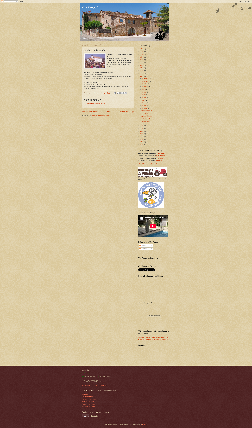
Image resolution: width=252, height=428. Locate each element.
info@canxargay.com (100, 385)
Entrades (143, 245)
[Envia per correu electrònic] (118, 93)
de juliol (144, 92)
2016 (142, 76)
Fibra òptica (144, 113)
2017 (142, 73)
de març (144, 103)
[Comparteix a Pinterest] (126, 93)
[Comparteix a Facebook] (124, 93)
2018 (142, 70)
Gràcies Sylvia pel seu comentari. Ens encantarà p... (153, 337)
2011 (142, 136)
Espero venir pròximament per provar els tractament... (153, 339)
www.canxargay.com (87, 385)
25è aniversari (161, 153)
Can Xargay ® (90, 7)
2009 (142, 142)
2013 (142, 131)
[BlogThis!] (120, 93)
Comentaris (144, 248)
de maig (144, 97)
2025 (142, 51)
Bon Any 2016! (145, 121)
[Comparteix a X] (122, 93)
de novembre (146, 81)
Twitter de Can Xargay (88, 401)
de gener (144, 108)
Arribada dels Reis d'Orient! (149, 119)
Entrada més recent (90, 112)
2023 (142, 57)
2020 (142, 65)
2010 (142, 139)
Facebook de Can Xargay (89, 399)
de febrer (144, 105)
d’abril (144, 100)
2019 (142, 68)
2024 (142, 54)
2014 (142, 128)
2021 (142, 62)
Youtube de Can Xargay (88, 404)
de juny (144, 94)
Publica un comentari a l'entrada (96, 103)
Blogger (144, 424)
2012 (142, 134)
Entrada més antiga (126, 112)
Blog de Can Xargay (87, 396)
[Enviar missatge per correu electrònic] (114, 93)
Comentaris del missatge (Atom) (100, 115)
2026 (142, 49)
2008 (142, 144)
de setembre (145, 86)
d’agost (144, 89)
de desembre (146, 78)
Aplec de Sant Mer (146, 116)
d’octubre (144, 84)
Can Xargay (85, 394)
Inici (108, 112)
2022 (142, 60)
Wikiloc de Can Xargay (88, 406)
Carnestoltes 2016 (146, 110)
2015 (142, 125)
